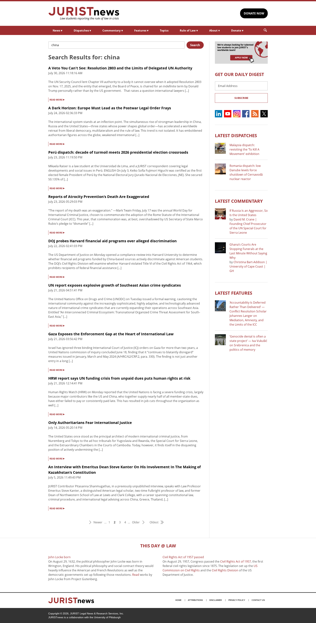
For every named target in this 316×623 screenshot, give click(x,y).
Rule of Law (189, 30)
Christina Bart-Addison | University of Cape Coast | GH (248, 266)
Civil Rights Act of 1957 (235, 561)
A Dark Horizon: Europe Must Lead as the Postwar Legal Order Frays (109, 107)
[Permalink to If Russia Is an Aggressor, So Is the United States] (220, 213)
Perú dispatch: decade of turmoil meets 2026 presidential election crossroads (118, 152)
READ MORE (57, 99)
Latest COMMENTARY (239, 201)
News (57, 30)
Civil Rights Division (225, 570)
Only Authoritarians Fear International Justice (90, 422)
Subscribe (241, 98)
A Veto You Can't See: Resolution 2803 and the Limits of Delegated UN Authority (120, 68)
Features (141, 30)
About (214, 30)
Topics (164, 30)
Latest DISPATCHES (236, 135)
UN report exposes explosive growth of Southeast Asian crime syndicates (114, 285)
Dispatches (82, 30)
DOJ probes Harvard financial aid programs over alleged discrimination (112, 240)
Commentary (112, 30)
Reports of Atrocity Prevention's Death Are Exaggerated (98, 196)
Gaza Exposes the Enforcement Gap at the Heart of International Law (111, 333)
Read (135, 575)
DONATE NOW (254, 13)
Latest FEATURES (233, 293)
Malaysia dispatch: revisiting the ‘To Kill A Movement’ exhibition (244, 149)
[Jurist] (84, 13)
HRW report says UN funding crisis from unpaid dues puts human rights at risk (119, 378)
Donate (237, 30)
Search (195, 45)
